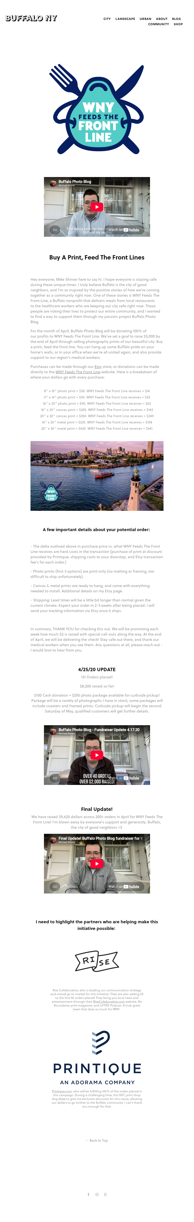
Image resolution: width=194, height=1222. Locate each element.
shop (178, 24)
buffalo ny (31, 18)
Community (158, 24)
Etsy (98, 366)
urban (145, 19)
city (107, 19)
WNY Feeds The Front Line (78, 372)
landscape (125, 19)
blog (176, 19)
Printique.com (62, 1091)
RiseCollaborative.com (109, 1001)
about (161, 19)
